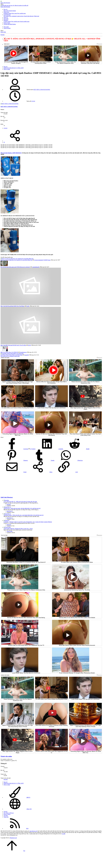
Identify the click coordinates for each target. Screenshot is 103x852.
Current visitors (7, 21)
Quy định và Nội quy (9, 813)
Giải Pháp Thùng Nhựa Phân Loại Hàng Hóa (11, 355)
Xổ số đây (6, 18)
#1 (4, 142)
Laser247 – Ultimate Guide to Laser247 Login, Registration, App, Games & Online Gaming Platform (28, 521)
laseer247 (9, 524)
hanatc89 (26, 355)
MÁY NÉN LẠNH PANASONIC (41, 89)
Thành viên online (6, 756)
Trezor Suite (9, 531)
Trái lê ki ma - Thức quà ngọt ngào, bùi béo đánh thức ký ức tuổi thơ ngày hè (22, 508)
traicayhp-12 (10, 511)
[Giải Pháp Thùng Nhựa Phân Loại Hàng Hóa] (12, 353)
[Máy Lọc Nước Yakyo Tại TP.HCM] (4, 350)
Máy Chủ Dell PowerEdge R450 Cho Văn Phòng (12, 306)
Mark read (36, 16)
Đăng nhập (3, 32)
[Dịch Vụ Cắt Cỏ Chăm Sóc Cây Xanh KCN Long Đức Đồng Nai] (17, 258)
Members (6, 20)
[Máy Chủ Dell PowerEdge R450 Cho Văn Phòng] (31, 304)
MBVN (28, 797)
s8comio (6, 779)
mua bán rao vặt (33, 831)
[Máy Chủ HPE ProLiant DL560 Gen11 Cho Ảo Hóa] (31, 344)
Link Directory (7, 14)
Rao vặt (5, 9)
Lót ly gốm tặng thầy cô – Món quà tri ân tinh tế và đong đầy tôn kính (20, 501)
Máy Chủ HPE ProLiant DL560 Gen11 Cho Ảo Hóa (13, 345)
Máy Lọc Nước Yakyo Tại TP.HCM (9, 352)
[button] (2, 4)
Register (3, 34)
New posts (6, 10)
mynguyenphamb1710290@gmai (42, 260)
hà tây (27, 306)
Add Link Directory (7, 497)
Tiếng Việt (29, 809)
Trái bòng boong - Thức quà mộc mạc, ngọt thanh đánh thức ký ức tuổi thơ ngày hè (23, 515)
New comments (13, 16)
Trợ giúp (6, 815)
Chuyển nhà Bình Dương (10, 24)
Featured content (8, 13)
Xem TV (6, 17)
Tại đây (63, 833)
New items (6, 16)
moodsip (9, 504)
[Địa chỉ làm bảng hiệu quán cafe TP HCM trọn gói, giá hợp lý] (4, 265)
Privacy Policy (7, 814)
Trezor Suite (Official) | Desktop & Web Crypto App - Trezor (18, 528)
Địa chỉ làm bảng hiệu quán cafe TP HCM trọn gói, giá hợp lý (15, 267)
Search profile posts (24, 21)
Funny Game (7, 22)
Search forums (12, 10)
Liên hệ (5, 811)
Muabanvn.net (13, 837)
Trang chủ (6, 817)
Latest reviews (20, 16)
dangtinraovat (23, 352)
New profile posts (21, 13)
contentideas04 (35, 267)
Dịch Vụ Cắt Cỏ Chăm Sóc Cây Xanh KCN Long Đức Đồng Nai (16, 260)
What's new (6, 12)
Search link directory (29, 16)
